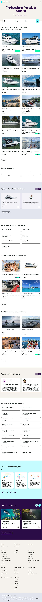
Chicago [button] (16, 581)
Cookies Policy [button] (4, 556)
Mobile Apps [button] (17, 550)
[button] (14, 29)
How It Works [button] (17, 546)
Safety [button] (16, 552)
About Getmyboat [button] (4, 546)
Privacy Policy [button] (21, 600)
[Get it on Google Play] (13, 492)
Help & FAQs (30, 570)
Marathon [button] (16, 589)
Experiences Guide (4, 573)
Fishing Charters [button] (31, 550)
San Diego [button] (16, 575)
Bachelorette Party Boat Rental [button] (33, 560)
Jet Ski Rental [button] (30, 548)
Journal (3, 567)
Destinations (3, 575)
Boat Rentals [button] (30, 546)
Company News (4, 570)
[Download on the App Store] (4, 492)
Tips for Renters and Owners (6, 577)
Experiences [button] (30, 544)
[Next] (39, 189)
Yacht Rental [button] (30, 556)
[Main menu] (40, 2)
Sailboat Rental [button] (30, 558)
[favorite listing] (39, 46)
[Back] (36, 189)
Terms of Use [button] (3, 552)
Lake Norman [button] (17, 583)
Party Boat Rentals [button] (31, 562)
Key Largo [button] (16, 585)
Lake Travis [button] (17, 577)
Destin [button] (16, 587)
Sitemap (2, 562)
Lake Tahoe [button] (17, 573)
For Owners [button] (17, 548)
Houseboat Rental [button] (31, 552)
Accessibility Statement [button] (5, 558)
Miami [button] (16, 570)
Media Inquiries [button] (4, 550)
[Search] (37, 21)
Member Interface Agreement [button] (6, 560)
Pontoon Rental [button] (30, 554)
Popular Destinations (19, 567)
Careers (2, 548)
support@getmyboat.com (32, 573)
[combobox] (9, 21)
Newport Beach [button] (17, 579)
